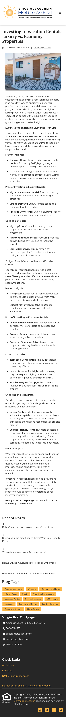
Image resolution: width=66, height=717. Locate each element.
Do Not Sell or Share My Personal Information (26, 685)
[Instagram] (40, 710)
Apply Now (8, 665)
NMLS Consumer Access (15, 676)
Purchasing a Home (42, 48)
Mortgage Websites (25, 701)
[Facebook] (61, 710)
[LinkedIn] (54, 710)
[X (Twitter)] (47, 710)
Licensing (7, 670)
